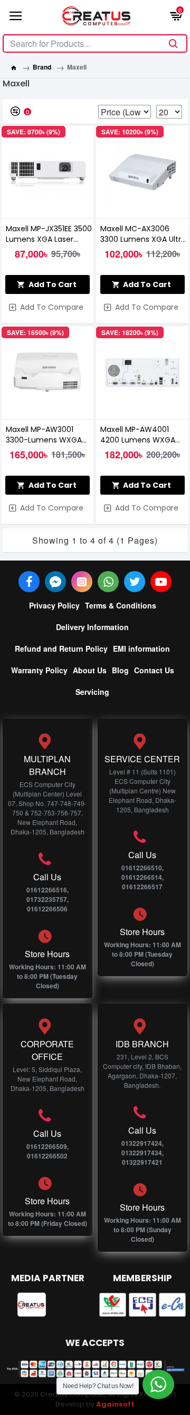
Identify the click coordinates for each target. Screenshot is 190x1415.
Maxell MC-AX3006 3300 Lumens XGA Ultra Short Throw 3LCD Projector (143, 233)
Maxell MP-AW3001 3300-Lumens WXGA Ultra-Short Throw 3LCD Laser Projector (49, 434)
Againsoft (115, 1404)
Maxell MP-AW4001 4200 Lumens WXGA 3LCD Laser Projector (137, 434)
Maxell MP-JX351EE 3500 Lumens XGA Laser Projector (49, 233)
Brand (42, 67)
